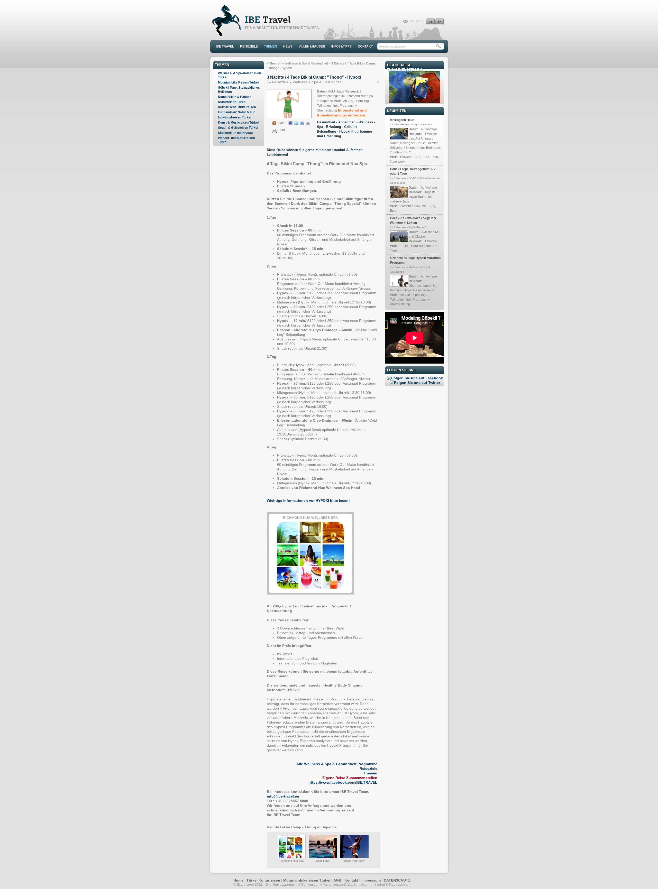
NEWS (288, 46)
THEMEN (270, 46)
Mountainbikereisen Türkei (306, 880)
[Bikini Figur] (323, 857)
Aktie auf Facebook (290, 123)
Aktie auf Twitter (296, 123)
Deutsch (430, 21)
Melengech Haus (402, 120)
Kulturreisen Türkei (232, 102)
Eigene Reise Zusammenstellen (349, 778)
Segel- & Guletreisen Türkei (238, 127)
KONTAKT (416, 21)
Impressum (371, 880)
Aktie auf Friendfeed (302, 123)
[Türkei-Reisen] (265, 35)
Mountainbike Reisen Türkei (238, 82)
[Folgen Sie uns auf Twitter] (415, 383)
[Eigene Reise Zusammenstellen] (414, 101)
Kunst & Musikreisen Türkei (238, 122)
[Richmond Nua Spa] (292, 857)
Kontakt (351, 880)
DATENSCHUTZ (397, 880)
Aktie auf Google (308, 123)
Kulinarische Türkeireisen (237, 107)
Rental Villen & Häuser (234, 97)
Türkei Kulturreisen (263, 880)
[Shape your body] (354, 857)
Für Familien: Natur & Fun (236, 112)
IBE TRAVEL (225, 46)
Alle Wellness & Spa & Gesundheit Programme (336, 764)
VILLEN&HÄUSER (312, 46)
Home (238, 880)
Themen (275, 63)
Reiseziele (368, 768)
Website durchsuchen (392, 46)
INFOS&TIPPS (341, 46)
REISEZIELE (249, 46)
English (439, 21)
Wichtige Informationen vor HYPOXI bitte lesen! (308, 500)
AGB (337, 880)
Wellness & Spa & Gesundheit (306, 63)
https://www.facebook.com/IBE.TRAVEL (342, 782)
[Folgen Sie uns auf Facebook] (415, 378)
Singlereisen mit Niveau (235, 133)
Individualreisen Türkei (234, 117)
